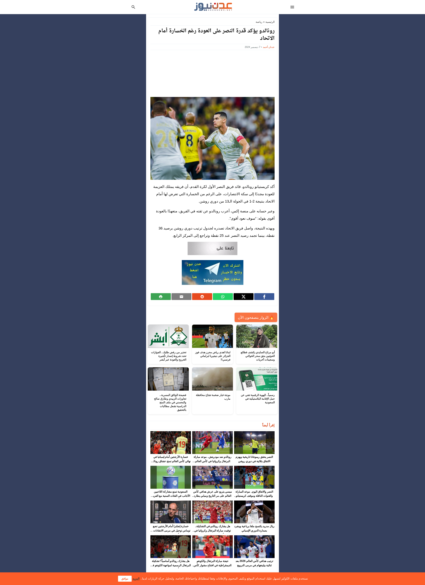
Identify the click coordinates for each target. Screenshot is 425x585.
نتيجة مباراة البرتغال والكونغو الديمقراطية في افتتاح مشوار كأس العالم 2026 (212, 565)
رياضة (259, 21)
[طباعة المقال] (161, 296)
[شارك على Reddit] (202, 296)
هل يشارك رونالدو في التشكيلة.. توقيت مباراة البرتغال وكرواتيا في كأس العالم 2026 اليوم (212, 530)
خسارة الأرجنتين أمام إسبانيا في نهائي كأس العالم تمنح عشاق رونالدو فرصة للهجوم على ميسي (171, 461)
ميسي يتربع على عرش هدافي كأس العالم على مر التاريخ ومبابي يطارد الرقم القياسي (212, 496)
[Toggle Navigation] (293, 7)
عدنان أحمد (269, 47)
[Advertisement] (212, 72)
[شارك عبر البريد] (181, 296)
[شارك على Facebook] (264, 296)
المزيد (136, 578)
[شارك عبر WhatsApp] (223, 296)
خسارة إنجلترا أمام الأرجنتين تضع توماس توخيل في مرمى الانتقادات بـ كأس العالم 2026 (170, 530)
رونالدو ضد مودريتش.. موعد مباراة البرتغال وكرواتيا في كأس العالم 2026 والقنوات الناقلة (212, 461)
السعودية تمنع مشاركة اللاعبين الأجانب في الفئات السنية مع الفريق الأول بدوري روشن (170, 496)
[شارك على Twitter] (243, 296)
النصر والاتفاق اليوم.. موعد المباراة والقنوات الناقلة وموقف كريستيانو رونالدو (254, 496)
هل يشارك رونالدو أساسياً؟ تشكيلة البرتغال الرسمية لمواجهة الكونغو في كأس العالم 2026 (171, 565)
